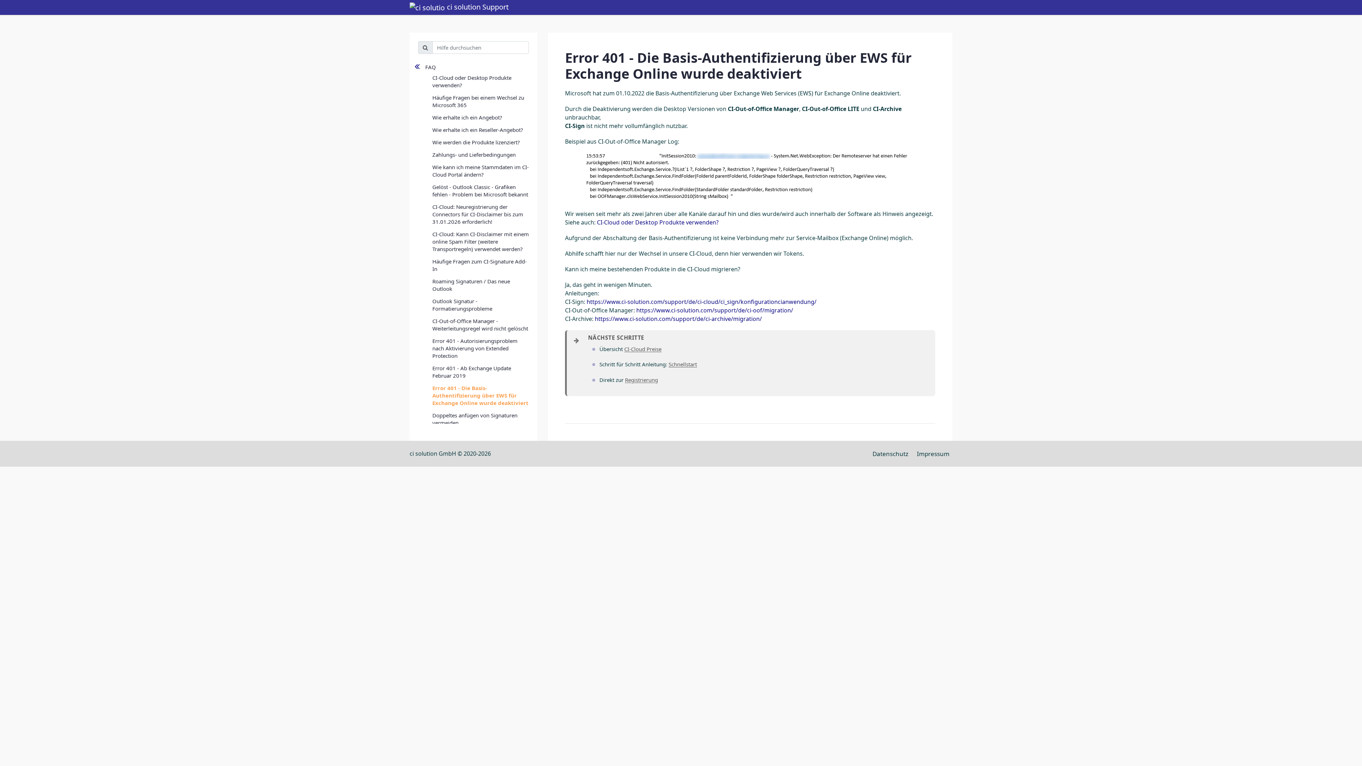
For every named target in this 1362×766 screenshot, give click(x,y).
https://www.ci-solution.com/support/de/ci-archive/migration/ (678, 319)
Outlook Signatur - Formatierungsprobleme (462, 305)
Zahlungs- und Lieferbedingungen (474, 154)
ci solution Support (477, 7)
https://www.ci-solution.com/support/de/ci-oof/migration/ (714, 310)
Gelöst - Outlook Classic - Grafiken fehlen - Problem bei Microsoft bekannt (480, 190)
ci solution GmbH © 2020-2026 (450, 453)
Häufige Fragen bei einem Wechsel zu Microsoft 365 (478, 101)
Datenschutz (890, 454)
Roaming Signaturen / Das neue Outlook (471, 285)
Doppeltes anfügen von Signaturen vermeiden (474, 419)
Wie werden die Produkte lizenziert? (476, 142)
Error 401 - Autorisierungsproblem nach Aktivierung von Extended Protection (474, 348)
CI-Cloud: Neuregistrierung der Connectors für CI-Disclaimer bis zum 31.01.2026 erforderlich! (477, 214)
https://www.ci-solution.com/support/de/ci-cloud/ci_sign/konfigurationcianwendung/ (701, 302)
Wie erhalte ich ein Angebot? (467, 117)
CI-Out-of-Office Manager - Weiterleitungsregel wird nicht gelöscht (480, 324)
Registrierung (641, 379)
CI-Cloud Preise (642, 349)
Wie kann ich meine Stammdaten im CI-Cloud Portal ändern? (480, 170)
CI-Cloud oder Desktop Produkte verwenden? (471, 81)
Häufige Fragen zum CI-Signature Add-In (479, 265)
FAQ (430, 67)
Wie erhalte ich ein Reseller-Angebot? (477, 129)
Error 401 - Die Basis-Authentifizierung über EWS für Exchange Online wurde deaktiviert (480, 395)
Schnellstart (683, 364)
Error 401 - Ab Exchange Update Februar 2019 (471, 372)
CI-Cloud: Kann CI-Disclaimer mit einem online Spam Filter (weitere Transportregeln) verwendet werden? (480, 241)
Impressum (933, 454)
